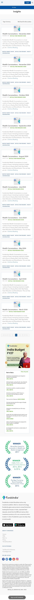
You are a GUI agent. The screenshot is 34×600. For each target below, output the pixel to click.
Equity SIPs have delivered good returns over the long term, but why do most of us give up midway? (16, 416)
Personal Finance (9, 21)
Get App (14, 7)
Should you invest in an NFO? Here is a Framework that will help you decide (15, 394)
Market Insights (8, 22)
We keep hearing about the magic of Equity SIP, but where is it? (16, 403)
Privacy (4, 539)
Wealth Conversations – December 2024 (16, 34)
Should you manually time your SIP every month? (15, 409)
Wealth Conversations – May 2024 (14, 248)
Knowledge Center (7, 551)
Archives (6, 25)
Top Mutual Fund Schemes (9, 549)
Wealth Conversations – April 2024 (14, 279)
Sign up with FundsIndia (17, 597)
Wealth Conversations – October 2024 (15, 95)
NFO (5, 19)
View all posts (24, 371)
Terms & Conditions (7, 541)
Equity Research (8, 18)
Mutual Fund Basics (9, 15)
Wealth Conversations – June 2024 (14, 218)
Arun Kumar (21, 399)
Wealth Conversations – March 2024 (15, 310)
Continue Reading (13, 47)
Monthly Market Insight (8, 51)
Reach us (5, 538)
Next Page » (26, 335)
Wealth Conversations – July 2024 (14, 187)
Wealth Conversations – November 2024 (16, 64)
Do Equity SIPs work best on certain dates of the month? (16, 429)
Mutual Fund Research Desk (18, 36)
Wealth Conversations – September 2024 (16, 126)
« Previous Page (5, 335)
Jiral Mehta (9, 379)
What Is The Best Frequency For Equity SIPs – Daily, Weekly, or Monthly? (16, 422)
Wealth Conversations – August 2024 (15, 156)
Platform (6, 23)
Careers (4, 534)
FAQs (4, 536)
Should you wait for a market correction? (15, 388)
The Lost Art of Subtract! (11, 399)
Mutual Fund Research (10, 16)
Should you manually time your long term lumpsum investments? (15, 377)
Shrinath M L (10, 405)
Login (27, 2)
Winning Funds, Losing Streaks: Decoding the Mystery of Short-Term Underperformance (16, 383)
